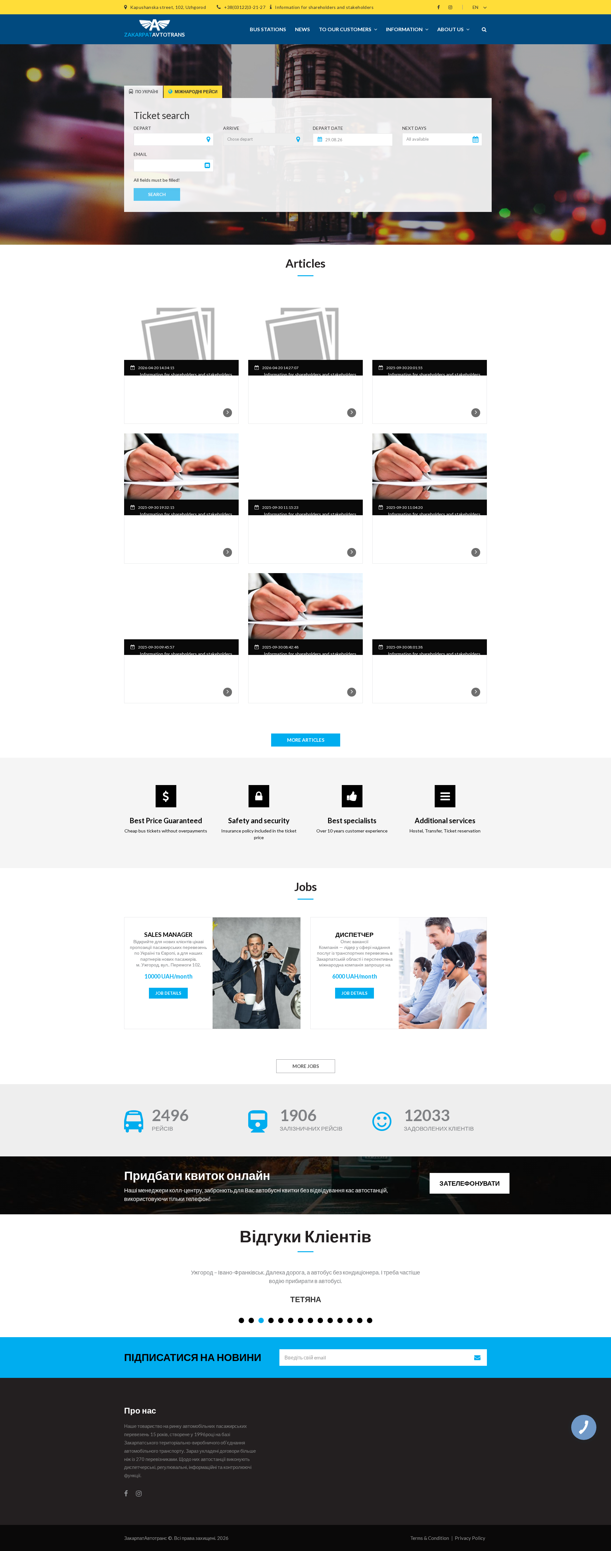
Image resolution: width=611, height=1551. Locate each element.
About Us (450, 29)
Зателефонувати (469, 1183)
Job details (168, 993)
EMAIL (140, 154)
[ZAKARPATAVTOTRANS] (152, 22)
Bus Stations (268, 29)
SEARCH (157, 194)
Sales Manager (168, 934)
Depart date (328, 128)
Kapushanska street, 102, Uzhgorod (168, 7)
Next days (414, 128)
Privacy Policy (470, 1538)
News (302, 29)
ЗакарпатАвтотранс (145, 1538)
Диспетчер (354, 934)
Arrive (231, 128)
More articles (305, 740)
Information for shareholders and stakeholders (324, 7)
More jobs (305, 1066)
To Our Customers (345, 29)
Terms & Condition (429, 1538)
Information (404, 29)
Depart (142, 128)
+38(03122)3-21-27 (244, 7)
